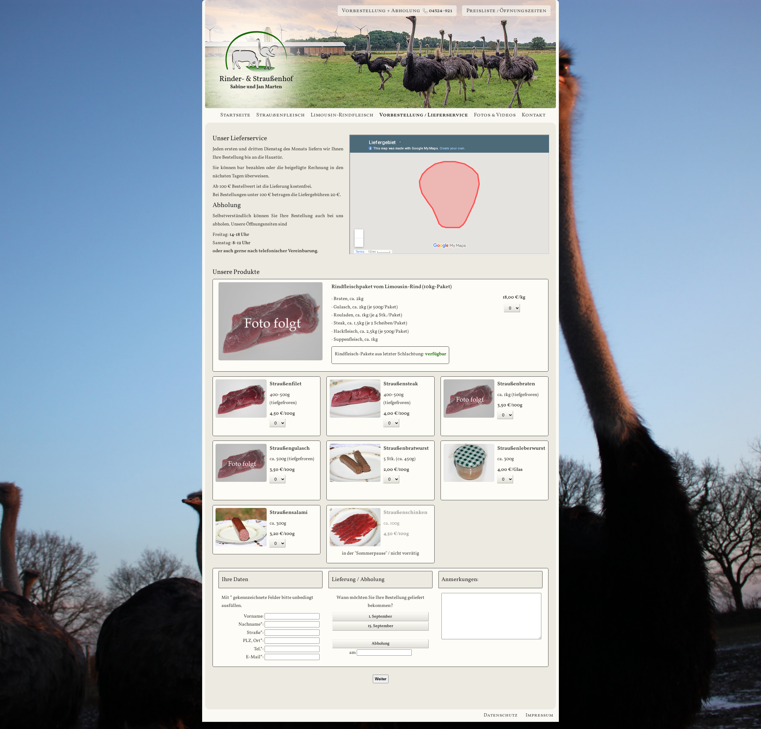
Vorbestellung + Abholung (397, 11)
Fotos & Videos (495, 115)
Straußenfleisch (280, 115)
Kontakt (533, 115)
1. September (380, 616)
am (353, 652)
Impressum (539, 715)
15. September (380, 626)
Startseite (235, 115)
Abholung (380, 643)
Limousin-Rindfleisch (342, 115)
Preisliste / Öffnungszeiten (506, 11)
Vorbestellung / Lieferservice (423, 115)
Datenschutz (501, 715)
